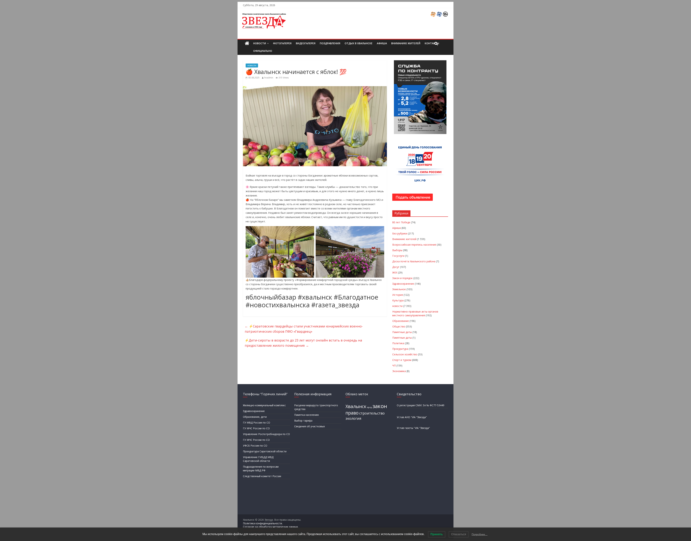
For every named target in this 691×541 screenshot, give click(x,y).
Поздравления (330, 43)
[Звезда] (247, 43)
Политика (398, 343)
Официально (262, 51)
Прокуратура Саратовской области (264, 451)
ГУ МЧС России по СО (256, 428)
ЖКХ (394, 272)
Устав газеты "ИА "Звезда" (413, 428)
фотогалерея (282, 43)
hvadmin (268, 77)
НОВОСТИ (259, 43)
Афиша (382, 43)
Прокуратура (400, 348)
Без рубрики (399, 233)
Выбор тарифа (303, 420)
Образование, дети (255, 416)
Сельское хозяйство (404, 354)
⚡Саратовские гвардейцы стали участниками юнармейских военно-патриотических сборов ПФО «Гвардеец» (304, 329)
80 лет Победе (401, 222)
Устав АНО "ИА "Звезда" (412, 417)
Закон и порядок (402, 278)
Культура (398, 300)
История (397, 294)
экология (353, 418)
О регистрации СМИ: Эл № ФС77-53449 (420, 405)
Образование (400, 321)
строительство (372, 413)
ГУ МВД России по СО (256, 422)
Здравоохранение (403, 283)
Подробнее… (479, 534)
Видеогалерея (305, 43)
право (352, 413)
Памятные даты (402, 332)
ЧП (394, 365)
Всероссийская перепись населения (414, 244)
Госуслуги (398, 255)
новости (251, 65)
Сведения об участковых (309, 426)
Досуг (395, 267)
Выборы (397, 250)
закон (379, 406)
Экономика (399, 371)
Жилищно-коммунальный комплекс (264, 405)
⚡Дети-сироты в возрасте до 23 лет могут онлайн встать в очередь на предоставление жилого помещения (303, 343)
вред (369, 407)
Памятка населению (306, 414)
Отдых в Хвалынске (358, 43)
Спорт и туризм (401, 360)
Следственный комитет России (262, 476)
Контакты (432, 43)
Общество (398, 326)
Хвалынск (356, 406)
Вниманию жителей (405, 43)
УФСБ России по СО (255, 445)
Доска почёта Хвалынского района (413, 261)
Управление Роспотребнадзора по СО (266, 434)
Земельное (399, 289)
